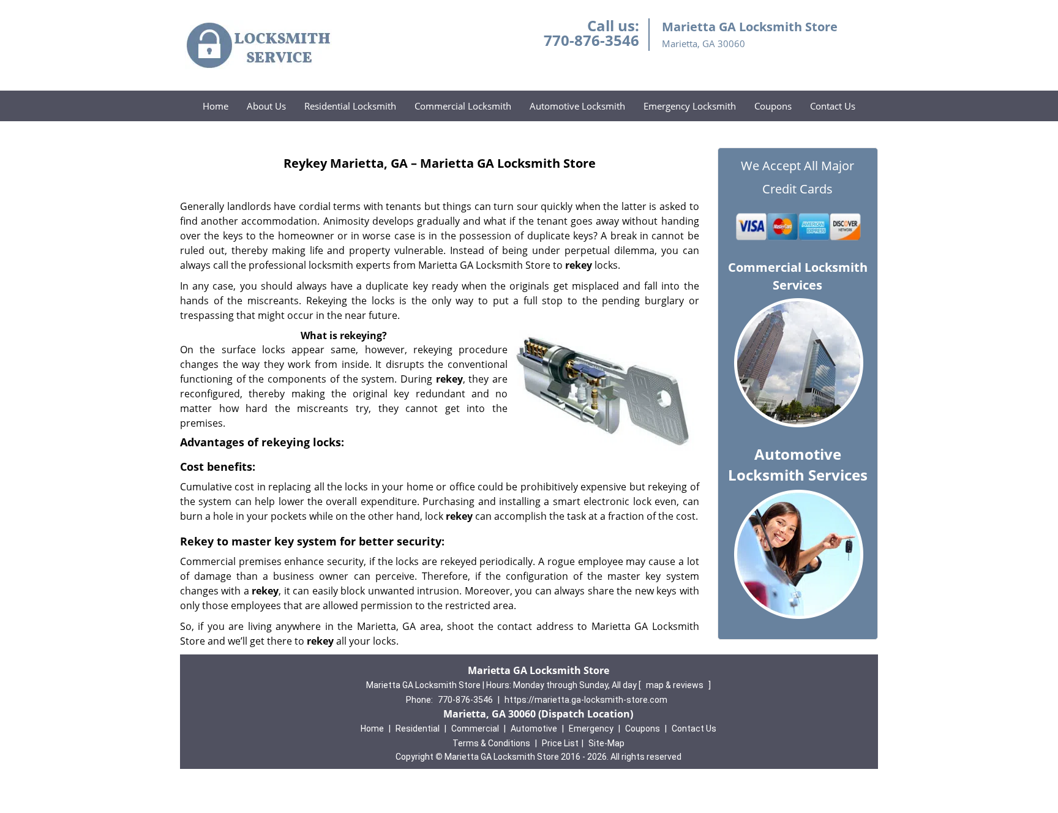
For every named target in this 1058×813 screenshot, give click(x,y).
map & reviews (675, 685)
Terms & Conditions (491, 743)
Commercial (475, 728)
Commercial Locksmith (463, 106)
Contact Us (832, 106)
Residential (418, 728)
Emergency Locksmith (689, 106)
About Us (266, 106)
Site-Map (606, 743)
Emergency (591, 728)
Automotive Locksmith (577, 106)
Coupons (773, 106)
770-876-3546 (591, 40)
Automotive (534, 728)
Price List (560, 743)
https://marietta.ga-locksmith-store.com (586, 700)
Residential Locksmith (350, 106)
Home (215, 106)
